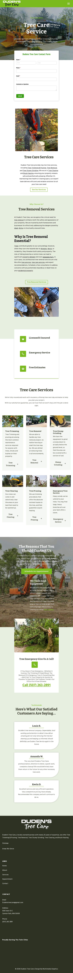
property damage (28, 257)
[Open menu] (68, 4)
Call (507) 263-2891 (36, 685)
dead (16, 228)
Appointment (7, 879)
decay (50, 248)
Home (4, 865)
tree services (26, 262)
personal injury (48, 257)
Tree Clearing (53, 170)
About (4, 870)
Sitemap (5, 843)
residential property (25, 270)
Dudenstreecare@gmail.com (12, 902)
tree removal (19, 220)
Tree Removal (52, 167)
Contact (5, 883)
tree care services (38, 262)
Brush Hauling (28, 173)
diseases (44, 248)
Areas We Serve (8, 848)
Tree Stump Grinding (30, 170)
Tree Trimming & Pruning (37, 167)
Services (5, 874)
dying (21, 228)
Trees (16, 246)
